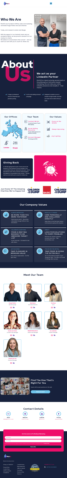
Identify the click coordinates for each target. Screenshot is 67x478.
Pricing (59, 417)
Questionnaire (58, 419)
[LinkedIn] (42, 413)
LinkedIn (42, 417)
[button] (51, 3)
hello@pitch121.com (8, 419)
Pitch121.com (25, 419)
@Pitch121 (42, 419)
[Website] (25, 413)
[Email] (8, 413)
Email (8, 417)
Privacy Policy (46, 443)
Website (25, 417)
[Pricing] (58, 413)
